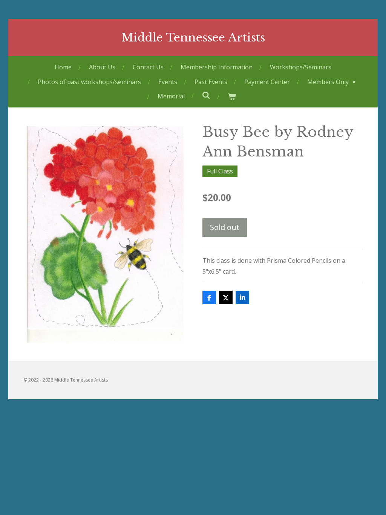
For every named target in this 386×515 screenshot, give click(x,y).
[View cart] (231, 96)
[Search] (206, 95)
